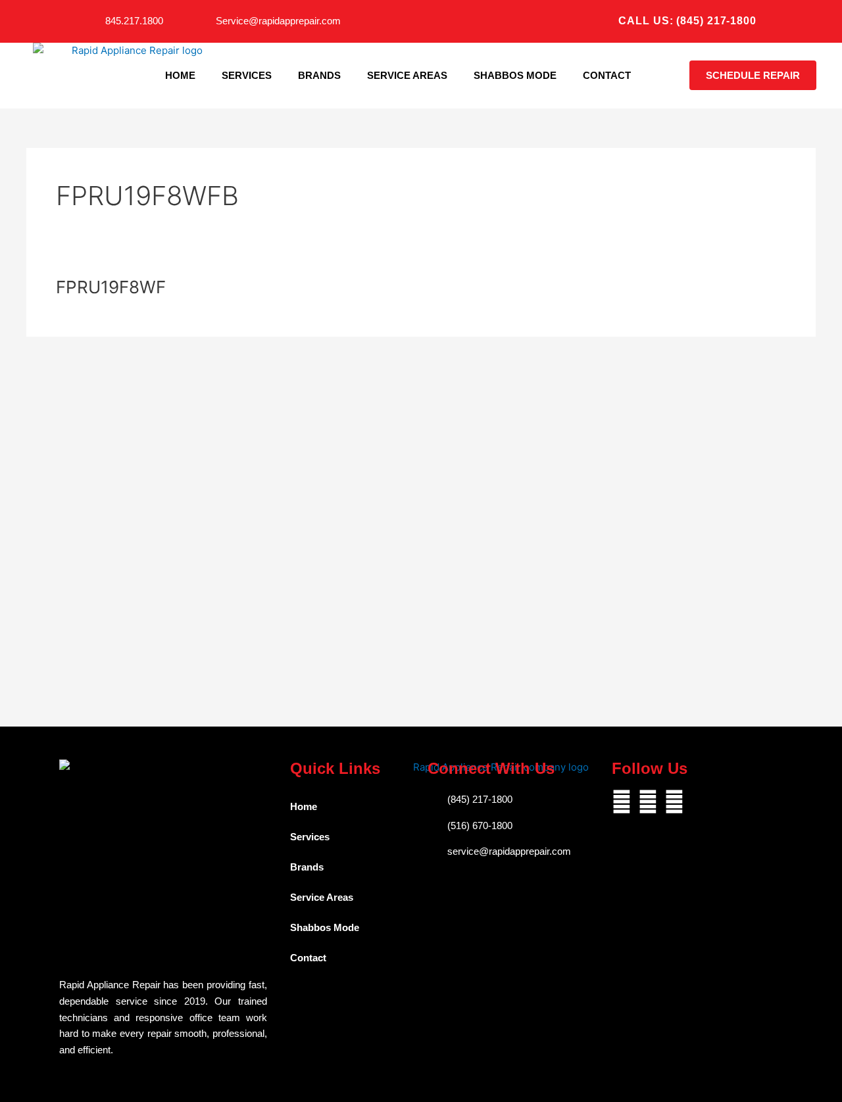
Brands (319, 75)
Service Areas (407, 75)
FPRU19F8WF (111, 287)
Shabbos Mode (515, 75)
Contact (607, 75)
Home (180, 75)
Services (247, 75)
